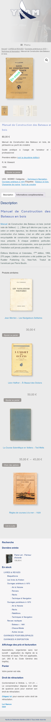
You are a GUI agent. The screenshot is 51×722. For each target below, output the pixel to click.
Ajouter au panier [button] (11, 335)
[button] (46, 60)
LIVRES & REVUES (16, 48)
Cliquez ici (7, 696)
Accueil (4, 48)
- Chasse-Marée (17, 628)
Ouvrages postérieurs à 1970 (19, 602)
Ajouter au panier (13, 172)
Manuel (4, 223)
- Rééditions (16, 613)
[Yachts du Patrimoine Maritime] (25, 19)
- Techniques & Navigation (21, 617)
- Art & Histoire (17, 587)
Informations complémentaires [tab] (29, 194)
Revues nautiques (14, 620)
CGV (4, 706)
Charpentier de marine (11, 184)
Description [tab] (8, 194)
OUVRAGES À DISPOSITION (16, 639)
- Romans (15, 590)
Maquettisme (12, 576)
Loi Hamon (7, 704)
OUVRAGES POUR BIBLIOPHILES (18, 635)
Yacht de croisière (28, 184)
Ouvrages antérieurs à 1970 (35, 48)
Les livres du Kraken (15, 579)
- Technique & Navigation (36, 179)
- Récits (14, 594)
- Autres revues (17, 631)
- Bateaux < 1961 (18, 624)
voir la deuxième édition (28, 157)
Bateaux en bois (42, 181)
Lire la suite (10, 525)
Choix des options (11, 465)
